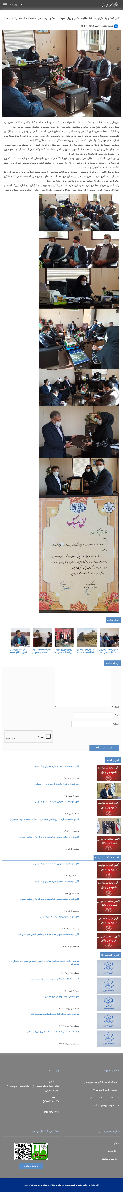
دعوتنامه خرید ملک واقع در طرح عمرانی (62, 996)
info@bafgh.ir (51, 1112)
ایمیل (116, 724)
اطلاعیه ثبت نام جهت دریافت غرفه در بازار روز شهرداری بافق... (52, 1032)
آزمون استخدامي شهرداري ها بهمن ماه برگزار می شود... (55, 979)
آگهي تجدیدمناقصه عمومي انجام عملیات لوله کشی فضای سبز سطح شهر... (47, 934)
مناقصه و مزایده (109, 1159)
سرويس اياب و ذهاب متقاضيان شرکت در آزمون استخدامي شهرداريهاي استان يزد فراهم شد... (44, 963)
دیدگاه (115, 707)
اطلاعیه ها (112, 1151)
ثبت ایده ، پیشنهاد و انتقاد (104, 1106)
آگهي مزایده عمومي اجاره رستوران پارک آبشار (59, 917)
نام (117, 715)
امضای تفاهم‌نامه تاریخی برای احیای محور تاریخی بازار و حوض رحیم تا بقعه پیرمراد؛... (43, 819)
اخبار (115, 1143)
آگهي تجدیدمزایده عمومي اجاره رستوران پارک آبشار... (56, 766)
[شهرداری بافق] (104, 5)
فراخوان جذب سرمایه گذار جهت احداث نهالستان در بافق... (54, 1014)
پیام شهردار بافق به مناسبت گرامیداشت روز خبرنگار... (56, 784)
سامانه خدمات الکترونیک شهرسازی (100, 1082)
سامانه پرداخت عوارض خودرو (103, 1098)
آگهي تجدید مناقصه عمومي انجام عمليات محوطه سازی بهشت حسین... (48, 837)
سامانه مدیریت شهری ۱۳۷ (104, 1090)
